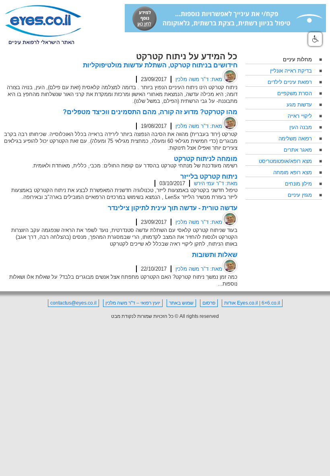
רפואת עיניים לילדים (290, 82)
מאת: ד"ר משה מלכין (198, 79)
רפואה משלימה (295, 139)
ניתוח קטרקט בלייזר (208, 176)
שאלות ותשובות (214, 254)
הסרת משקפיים (294, 93)
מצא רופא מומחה (292, 172)
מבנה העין (300, 127)
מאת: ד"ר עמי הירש (215, 183)
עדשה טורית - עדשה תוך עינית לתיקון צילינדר (172, 208)
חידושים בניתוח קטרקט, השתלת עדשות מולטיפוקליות (160, 65)
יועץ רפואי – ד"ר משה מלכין (132, 303)
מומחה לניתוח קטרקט (205, 158)
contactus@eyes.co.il (73, 303)
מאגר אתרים (298, 150)
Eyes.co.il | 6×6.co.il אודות (252, 303)
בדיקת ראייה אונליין (291, 71)
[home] (43, 25)
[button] (315, 39)
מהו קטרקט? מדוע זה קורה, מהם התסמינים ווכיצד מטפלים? (150, 112)
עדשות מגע (299, 105)
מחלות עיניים (297, 59)
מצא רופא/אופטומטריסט (285, 161)
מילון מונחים (298, 184)
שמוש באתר (181, 303)
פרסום (208, 303)
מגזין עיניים (300, 195)
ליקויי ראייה (300, 116)
